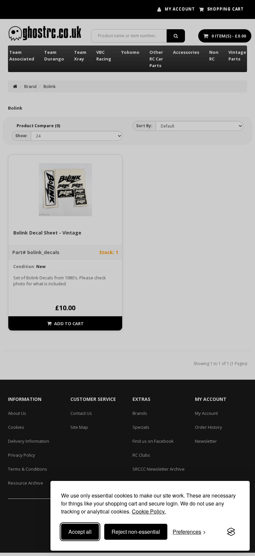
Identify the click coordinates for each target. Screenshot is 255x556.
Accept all (80, 531)
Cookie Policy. (149, 511)
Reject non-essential (136, 531)
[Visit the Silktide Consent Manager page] (231, 532)
